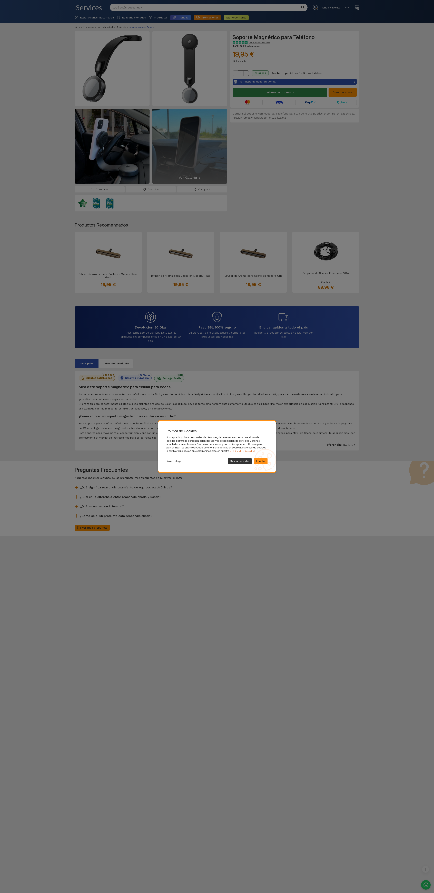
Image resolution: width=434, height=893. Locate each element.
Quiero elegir (173, 461)
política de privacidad (242, 451)
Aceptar (260, 461)
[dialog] (217, 446)
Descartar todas (240, 461)
